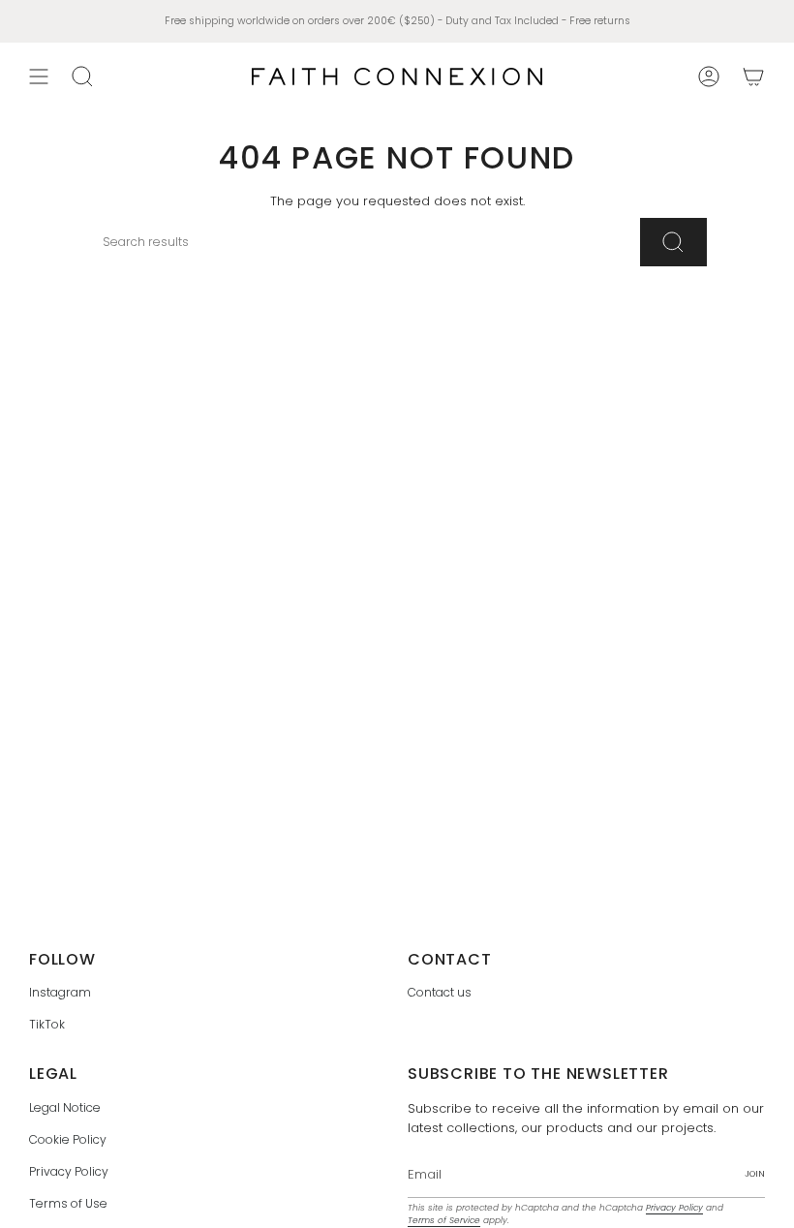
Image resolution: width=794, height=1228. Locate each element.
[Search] (673, 242)
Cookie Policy (68, 1139)
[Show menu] (38, 76)
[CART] (753, 76)
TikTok (47, 1024)
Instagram (60, 992)
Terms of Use (68, 1203)
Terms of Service (444, 1220)
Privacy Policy (68, 1171)
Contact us (440, 992)
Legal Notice (65, 1107)
